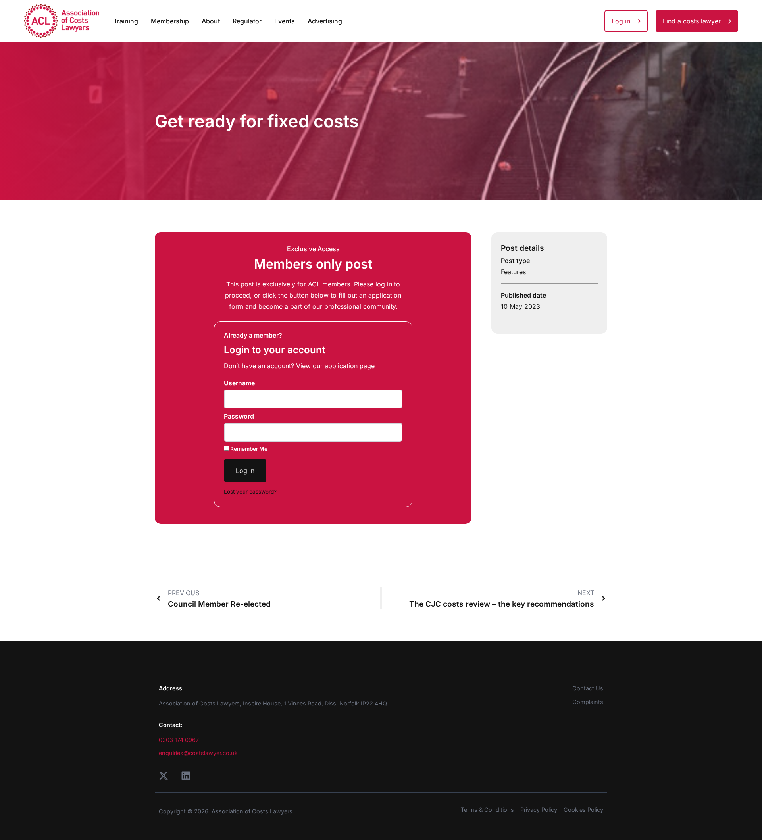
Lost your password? (250, 491)
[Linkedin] (185, 775)
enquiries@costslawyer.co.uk (198, 753)
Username (239, 383)
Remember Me (248, 449)
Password (239, 416)
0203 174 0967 (179, 739)
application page (350, 366)
